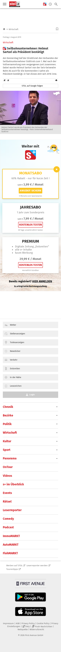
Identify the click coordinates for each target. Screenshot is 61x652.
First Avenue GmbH (34, 635)
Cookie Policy (43, 623)
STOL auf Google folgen (32, 86)
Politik (7, 424)
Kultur (7, 441)
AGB (18, 623)
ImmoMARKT (11, 536)
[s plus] (44, 4)
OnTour (8, 467)
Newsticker (15, 351)
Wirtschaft (13, 29)
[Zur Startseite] (4, 29)
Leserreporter (12, 510)
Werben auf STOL (14, 565)
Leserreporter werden (37, 565)
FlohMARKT (10, 553)
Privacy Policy (28, 623)
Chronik (8, 407)
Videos (7, 476)
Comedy (8, 519)
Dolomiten (15, 368)
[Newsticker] (50, 4)
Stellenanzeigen (17, 333)
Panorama (10, 458)
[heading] (30, 50)
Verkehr (13, 360)
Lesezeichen (16, 386)
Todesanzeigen (17, 342)
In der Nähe (15, 377)
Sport (6, 450)
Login (32, 394)
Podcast (8, 527)
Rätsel (7, 501)
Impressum (8, 623)
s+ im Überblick (13, 484)
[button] (57, 29)
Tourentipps (12, 569)
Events (7, 493)
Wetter (13, 325)
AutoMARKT (10, 544)
